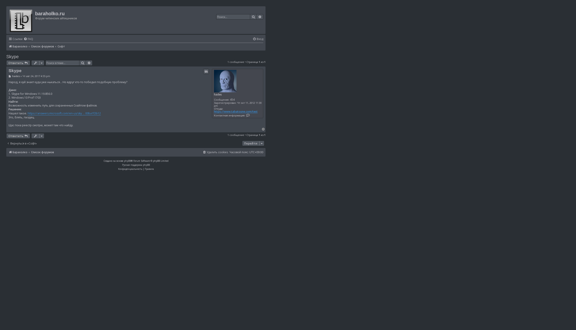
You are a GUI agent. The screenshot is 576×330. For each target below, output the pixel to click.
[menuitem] (28, 39)
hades (218, 94)
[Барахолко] (21, 20)
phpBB (127, 160)
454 (232, 99)
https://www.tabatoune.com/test (236, 111)
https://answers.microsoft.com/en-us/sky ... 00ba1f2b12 (64, 113)
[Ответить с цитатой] (206, 71)
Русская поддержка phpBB (136, 164)
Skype (12, 56)
